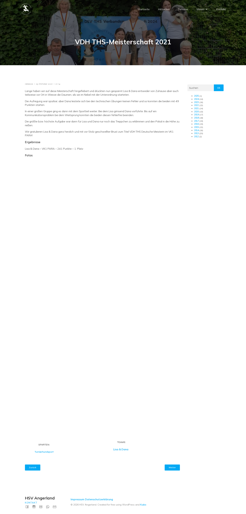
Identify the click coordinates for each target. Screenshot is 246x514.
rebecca (29, 84)
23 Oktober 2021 (44, 84)
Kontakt (221, 9)
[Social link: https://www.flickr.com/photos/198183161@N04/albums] (42, 506)
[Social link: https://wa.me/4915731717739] (49, 506)
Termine (183, 9)
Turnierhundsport (44, 451)
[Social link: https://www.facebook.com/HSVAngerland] (28, 506)
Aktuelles (164, 9)
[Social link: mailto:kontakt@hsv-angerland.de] (55, 506)
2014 (196, 130)
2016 (196, 124)
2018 (196, 118)
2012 (196, 136)
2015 (196, 127)
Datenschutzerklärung (99, 499)
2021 (196, 108)
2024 (196, 99)
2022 (196, 105)
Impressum (77, 499)
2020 (196, 111)
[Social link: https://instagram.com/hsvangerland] (35, 506)
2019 (196, 114)
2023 (196, 102)
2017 (196, 121)
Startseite (144, 9)
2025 (196, 96)
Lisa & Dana (120, 449)
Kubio (143, 504)
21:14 (58, 84)
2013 (196, 133)
